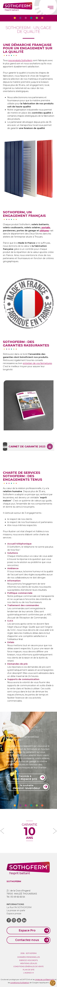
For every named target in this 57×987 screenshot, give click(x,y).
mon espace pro (25, 778)
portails (46, 227)
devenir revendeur (26, 787)
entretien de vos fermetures (37, 363)
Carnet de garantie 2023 (27, 446)
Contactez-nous (27, 940)
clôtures (44, 230)
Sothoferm (17, 7)
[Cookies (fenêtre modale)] (52, 983)
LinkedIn (24, 920)
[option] (28, 169)
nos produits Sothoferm (20, 60)
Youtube (19, 920)
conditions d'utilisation (19, 982)
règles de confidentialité (45, 979)
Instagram (14, 920)
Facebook (9, 920)
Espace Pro (27, 930)
